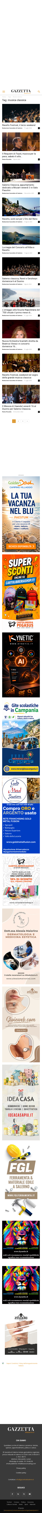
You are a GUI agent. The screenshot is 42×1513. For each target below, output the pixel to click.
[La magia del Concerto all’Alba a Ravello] (21, 235)
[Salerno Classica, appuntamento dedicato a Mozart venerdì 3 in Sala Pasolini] (21, 173)
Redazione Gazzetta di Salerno (12, 128)
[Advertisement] (21, 22)
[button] (3, 92)
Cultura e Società (12, 1504)
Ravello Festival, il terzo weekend (18, 125)
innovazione (8, 1510)
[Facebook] (12, 1494)
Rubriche (32, 1504)
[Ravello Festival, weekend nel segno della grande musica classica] (21, 363)
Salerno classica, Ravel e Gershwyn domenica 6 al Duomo (19, 280)
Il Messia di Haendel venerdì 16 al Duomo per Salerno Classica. (19, 407)
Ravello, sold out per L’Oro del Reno (19, 219)
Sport (26, 1504)
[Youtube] (30, 1494)
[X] (24, 1494)
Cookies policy (21, 1473)
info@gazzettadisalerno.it (25, 1479)
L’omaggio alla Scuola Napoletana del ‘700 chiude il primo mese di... (21, 311)
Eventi (21, 1504)
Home (4, 97)
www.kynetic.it (34, 1510)
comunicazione (17, 1510)
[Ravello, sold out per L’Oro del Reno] (21, 207)
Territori (9, 1502)
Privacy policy (21, 1468)
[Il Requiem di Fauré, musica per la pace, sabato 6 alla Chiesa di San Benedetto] (21, 141)
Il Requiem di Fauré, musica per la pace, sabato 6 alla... (19, 155)
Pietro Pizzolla (6, 159)
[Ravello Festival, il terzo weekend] (21, 113)
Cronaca (16, 1502)
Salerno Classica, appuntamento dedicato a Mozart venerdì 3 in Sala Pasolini (20, 188)
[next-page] (27, 421)
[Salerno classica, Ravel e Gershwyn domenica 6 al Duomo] (21, 266)
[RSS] (18, 1494)
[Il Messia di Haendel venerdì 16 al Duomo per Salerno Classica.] (21, 394)
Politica (23, 1502)
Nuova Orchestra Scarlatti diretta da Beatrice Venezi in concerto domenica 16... (20, 344)
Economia (31, 1502)
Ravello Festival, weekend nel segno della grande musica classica (20, 376)
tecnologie (26, 1510)
